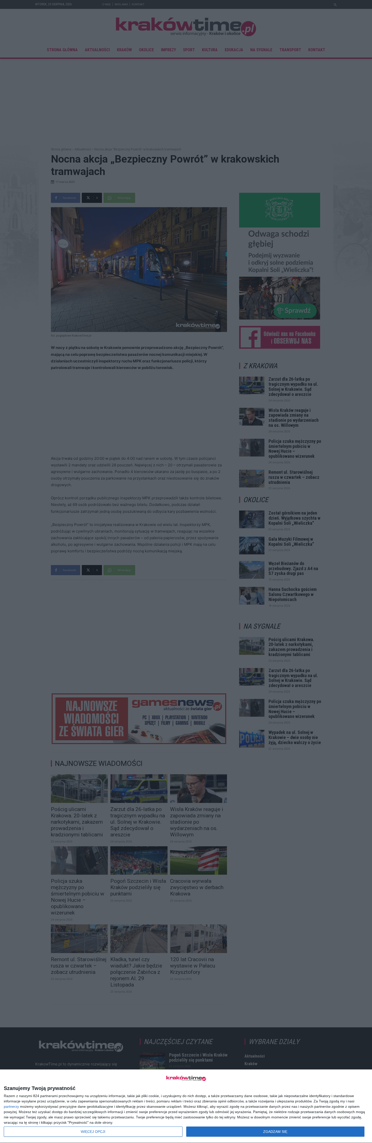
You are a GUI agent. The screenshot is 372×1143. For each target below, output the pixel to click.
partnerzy (11, 1106)
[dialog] (186, 1106)
